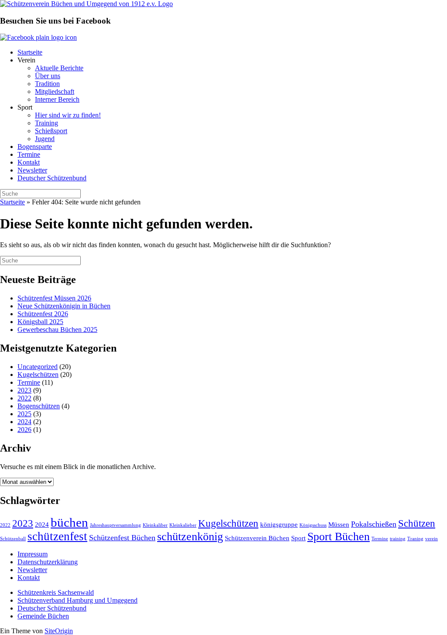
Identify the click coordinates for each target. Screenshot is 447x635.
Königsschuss (313, 525)
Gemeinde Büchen (43, 616)
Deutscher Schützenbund (51, 178)
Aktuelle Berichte (59, 68)
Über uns (47, 75)
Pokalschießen (373, 524)
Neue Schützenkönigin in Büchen (63, 306)
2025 (24, 414)
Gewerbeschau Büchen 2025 (57, 329)
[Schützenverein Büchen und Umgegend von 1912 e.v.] (86, 3)
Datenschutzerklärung (47, 562)
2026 (24, 429)
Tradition (47, 83)
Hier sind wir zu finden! (68, 115)
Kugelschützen (37, 374)
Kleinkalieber (182, 525)
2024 (24, 421)
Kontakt (28, 162)
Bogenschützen (38, 406)
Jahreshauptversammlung (115, 525)
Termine (28, 154)
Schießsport (51, 131)
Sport (298, 538)
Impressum (32, 554)
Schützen (416, 523)
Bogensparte (34, 146)
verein (431, 538)
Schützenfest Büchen (122, 537)
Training (46, 123)
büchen (69, 522)
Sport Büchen (338, 536)
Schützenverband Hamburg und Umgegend (77, 600)
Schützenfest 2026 (42, 314)
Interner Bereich (57, 99)
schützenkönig (190, 536)
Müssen (338, 524)
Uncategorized (37, 366)
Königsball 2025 (40, 321)
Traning (415, 538)
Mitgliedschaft (54, 91)
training (398, 538)
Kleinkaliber (155, 525)
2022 (24, 398)
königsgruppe (279, 524)
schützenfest (57, 536)
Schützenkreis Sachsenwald (55, 592)
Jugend (45, 138)
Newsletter (32, 170)
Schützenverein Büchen (257, 538)
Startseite (29, 52)
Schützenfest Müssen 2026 (54, 298)
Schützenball (13, 538)
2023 (24, 390)
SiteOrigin (59, 631)
